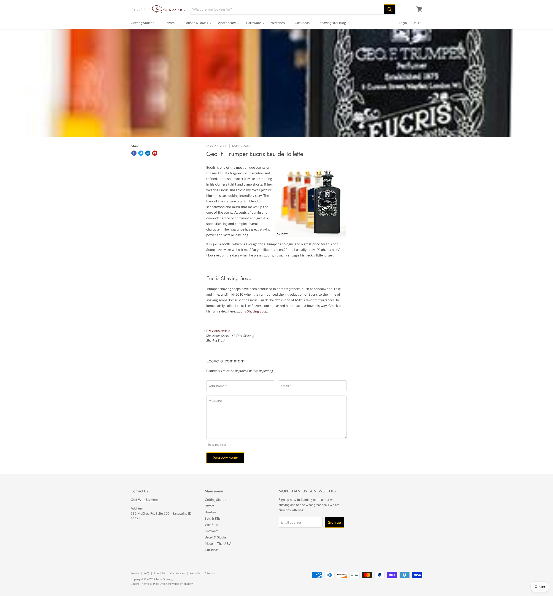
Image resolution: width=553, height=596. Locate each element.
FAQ (146, 573)
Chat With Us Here (144, 499)
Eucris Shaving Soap (252, 311)
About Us (159, 573)
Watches (278, 23)
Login (403, 23)
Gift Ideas (302, 23)
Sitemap (210, 573)
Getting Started (143, 23)
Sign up (334, 522)
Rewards (195, 573)
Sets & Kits (213, 518)
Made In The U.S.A (218, 543)
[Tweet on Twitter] (140, 153)
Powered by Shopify (180, 583)
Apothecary (227, 23)
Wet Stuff (211, 525)
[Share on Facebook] (134, 153)
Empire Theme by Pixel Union (149, 583)
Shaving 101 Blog (332, 23)
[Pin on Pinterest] (154, 153)
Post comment (225, 457)
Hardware (254, 23)
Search (135, 573)
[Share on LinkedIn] (147, 153)
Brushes (210, 512)
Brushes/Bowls (196, 23)
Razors (169, 23)
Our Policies (177, 573)
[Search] (389, 9)
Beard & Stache (215, 537)
